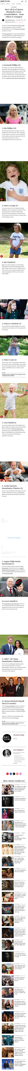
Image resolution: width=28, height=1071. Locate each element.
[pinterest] (1, 59)
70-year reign (20, 25)
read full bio (15, 738)
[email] (20, 774)
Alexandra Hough (10, 20)
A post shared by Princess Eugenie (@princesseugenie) (14, 556)
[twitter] (14, 774)
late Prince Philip (8, 573)
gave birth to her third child (12, 603)
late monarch (7, 34)
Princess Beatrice (10, 706)
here (17, 718)
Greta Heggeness (19, 22)
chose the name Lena (17, 428)
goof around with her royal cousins (16, 78)
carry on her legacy (20, 29)
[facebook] (11, 774)
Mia (3, 265)
